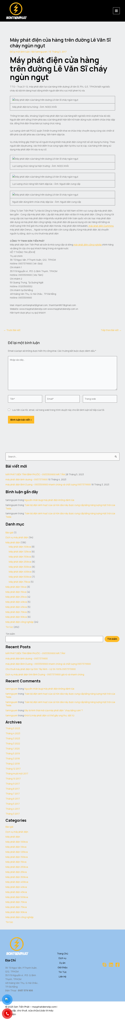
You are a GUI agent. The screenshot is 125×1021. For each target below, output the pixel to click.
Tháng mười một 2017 (17, 773)
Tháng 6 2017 (13, 798)
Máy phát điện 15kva (16, 591)
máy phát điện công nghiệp (87, 244)
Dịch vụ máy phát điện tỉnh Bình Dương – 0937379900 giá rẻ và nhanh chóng (45, 674)
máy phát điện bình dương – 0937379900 (27, 479)
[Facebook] (117, 964)
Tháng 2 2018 (13, 763)
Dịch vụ (62, 958)
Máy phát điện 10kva (16, 586)
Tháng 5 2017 (13, 803)
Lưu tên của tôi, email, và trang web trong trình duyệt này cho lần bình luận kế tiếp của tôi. (58, 409)
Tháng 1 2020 (13, 748)
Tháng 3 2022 (13, 743)
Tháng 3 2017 (13, 813)
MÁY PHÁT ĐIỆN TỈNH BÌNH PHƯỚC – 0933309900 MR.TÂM (35, 474)
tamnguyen (12, 688)
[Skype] (104, 964)
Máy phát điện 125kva (20, 551)
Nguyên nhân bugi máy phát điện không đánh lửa (49, 500)
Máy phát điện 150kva (20, 556)
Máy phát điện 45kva (16, 606)
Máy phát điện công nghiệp (19, 621)
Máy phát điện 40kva (16, 601)
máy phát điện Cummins (100, 225)
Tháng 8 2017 (13, 788)
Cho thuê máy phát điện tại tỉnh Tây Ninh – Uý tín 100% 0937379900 (41, 669)
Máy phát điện (13, 542)
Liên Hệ (62, 976)
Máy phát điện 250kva (20, 561)
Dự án (62, 962)
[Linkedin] (111, 964)
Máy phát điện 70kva (16, 611)
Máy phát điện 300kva (20, 566)
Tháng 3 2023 (13, 738)
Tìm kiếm (10, 633)
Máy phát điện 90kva (16, 616)
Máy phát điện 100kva (20, 546)
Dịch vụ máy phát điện (17, 537)
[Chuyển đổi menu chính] (116, 10)
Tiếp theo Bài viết (111, 330)
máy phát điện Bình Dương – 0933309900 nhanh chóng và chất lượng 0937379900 (48, 484)
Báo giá (9, 532)
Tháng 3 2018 (13, 758)
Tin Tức (62, 972)
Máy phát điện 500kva (20, 576)
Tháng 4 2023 (13, 733)
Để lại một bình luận (20, 51)
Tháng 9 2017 (13, 783)
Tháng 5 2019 (13, 753)
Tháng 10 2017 (13, 778)
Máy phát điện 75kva (19, 581)
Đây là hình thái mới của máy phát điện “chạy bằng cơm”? (53, 710)
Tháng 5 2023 (13, 728)
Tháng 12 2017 (13, 768)
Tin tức (9, 626)
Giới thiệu (62, 967)
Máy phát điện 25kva (16, 596)
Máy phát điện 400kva (20, 571)
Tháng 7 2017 (13, 793)
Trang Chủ (62, 953)
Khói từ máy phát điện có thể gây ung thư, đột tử (49, 715)
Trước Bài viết (12, 330)
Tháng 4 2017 (13, 808)
